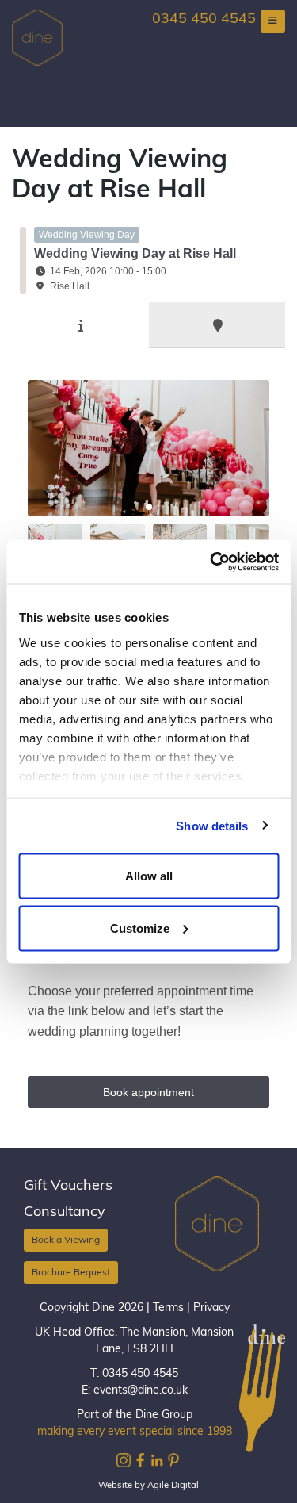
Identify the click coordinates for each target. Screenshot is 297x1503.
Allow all (149, 876)
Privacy (211, 1308)
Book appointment (148, 1092)
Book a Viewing (66, 1240)
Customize (139, 927)
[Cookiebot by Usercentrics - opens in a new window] (211, 561)
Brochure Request (71, 1273)
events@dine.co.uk (140, 1391)
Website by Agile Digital (148, 1486)
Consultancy (64, 1213)
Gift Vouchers (68, 1186)
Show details (212, 825)
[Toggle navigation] (273, 21)
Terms (168, 1308)
